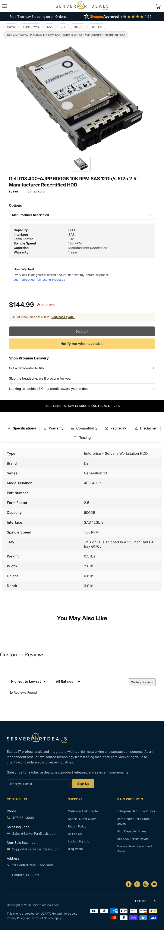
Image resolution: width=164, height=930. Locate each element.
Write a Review (142, 682)
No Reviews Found (23, 692)
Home (11, 26)
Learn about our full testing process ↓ (39, 279)
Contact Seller (36, 191)
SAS (50, 26)
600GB (78, 26)
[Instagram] (146, 884)
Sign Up (83, 784)
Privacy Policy (16, 918)
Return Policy (77, 826)
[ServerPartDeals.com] (37, 738)
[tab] (22, 428)
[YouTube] (154, 884)
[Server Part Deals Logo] (82, 6)
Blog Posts (75, 849)
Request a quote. (63, 317)
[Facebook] (129, 884)
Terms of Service (43, 918)
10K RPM (96, 26)
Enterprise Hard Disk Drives (136, 811)
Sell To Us (75, 834)
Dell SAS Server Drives (132, 839)
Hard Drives (31, 26)
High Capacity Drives (131, 831)
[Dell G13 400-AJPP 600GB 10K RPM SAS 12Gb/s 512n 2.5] (81, 164)
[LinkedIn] (137, 884)
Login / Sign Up (78, 841)
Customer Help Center (83, 811)
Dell (15, 191)
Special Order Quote (82, 819)
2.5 (63, 26)
